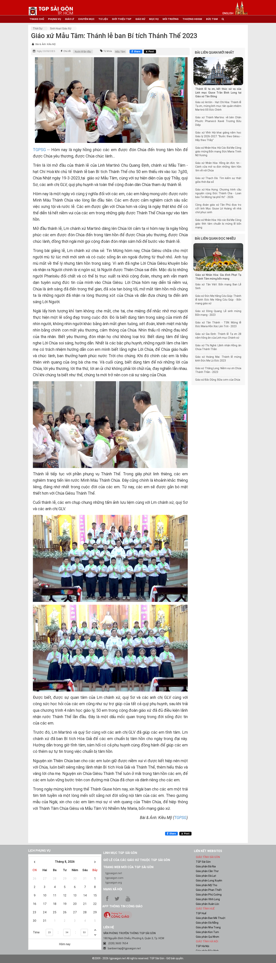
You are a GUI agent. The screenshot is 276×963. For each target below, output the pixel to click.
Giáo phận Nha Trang (208, 927)
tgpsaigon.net (113, 873)
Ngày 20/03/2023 (46, 51)
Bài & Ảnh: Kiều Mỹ (45, 44)
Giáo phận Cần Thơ (207, 871)
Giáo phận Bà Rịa (206, 866)
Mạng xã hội (112, 889)
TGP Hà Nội (202, 946)
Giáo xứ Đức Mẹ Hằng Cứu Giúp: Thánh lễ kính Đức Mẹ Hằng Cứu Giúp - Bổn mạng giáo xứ (218, 299)
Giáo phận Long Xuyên (209, 880)
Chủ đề (67, 51)
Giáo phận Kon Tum (207, 932)
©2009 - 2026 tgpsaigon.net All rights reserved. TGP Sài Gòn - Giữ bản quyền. (138, 958)
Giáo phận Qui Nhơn (207, 936)
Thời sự (37, 28)
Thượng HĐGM (192, 19)
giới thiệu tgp (121, 19)
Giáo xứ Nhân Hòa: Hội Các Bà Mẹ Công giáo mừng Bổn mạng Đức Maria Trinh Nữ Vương (218, 151)
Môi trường (171, 19)
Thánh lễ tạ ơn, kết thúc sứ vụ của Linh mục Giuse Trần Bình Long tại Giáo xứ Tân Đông (218, 92)
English (227, 13)
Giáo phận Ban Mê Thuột (210, 918)
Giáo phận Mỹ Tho (206, 885)
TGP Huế (201, 913)
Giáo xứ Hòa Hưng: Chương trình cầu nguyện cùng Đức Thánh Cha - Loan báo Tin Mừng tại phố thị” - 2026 (218, 193)
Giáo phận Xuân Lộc (207, 903)
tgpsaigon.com (114, 877)
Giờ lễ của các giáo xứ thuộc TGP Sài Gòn (136, 860)
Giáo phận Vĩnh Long (208, 899)
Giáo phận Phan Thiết (209, 889)
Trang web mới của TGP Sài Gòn (128, 867)
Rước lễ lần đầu (83, 51)
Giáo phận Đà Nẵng (207, 922)
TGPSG (39, 149)
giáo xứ (140, 19)
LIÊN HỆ (108, 927)
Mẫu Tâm (120, 51)
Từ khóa (107, 51)
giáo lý (69, 19)
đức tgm (212, 19)
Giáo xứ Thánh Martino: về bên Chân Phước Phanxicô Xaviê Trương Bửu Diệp (218, 121)
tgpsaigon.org (113, 882)
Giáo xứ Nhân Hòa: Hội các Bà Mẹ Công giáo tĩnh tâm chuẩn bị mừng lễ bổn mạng (218, 223)
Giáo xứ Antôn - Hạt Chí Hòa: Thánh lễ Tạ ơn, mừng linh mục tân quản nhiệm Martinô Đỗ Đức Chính (218, 106)
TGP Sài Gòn (203, 861)
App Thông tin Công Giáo (122, 906)
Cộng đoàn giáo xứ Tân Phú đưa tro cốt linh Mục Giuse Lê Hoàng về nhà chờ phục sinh (218, 208)
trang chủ (36, 19)
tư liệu (103, 19)
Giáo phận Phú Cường (209, 894)
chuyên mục (86, 19)
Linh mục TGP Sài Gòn (120, 853)
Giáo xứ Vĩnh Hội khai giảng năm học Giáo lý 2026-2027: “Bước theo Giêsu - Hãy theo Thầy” (218, 136)
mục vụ (154, 19)
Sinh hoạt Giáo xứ (60, 28)
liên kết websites (208, 851)
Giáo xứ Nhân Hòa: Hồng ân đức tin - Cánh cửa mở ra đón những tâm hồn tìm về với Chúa (218, 166)
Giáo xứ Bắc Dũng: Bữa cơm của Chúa (217, 379)
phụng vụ (54, 19)
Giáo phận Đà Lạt (206, 875)
